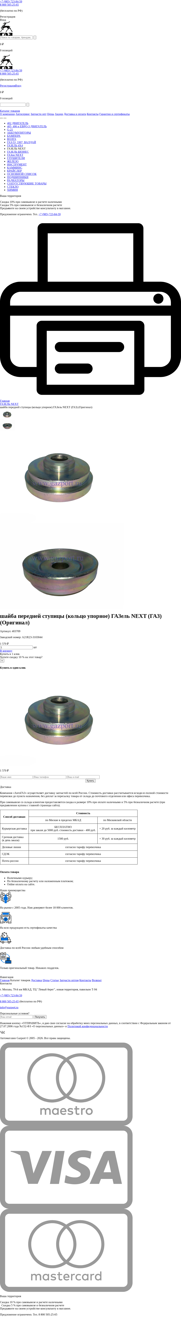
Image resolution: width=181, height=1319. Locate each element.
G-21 (10, 129)
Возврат (97, 980)
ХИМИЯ (12, 189)
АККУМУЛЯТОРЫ (19, 132)
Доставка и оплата (75, 114)
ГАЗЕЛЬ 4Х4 (15, 145)
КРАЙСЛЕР (14, 170)
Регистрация (7, 85)
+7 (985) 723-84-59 (11, 1)
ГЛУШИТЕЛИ (16, 158)
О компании (7, 114)
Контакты (93, 114)
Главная (5, 980)
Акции (59, 114)
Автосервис (23, 114)
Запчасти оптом (69, 980)
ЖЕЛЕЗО (13, 161)
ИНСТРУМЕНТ (17, 164)
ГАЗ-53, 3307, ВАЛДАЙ (21, 142)
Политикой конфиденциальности (88, 1026)
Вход (18, 85)
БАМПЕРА (14, 135)
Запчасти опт (38, 114)
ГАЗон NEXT (15, 154)
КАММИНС (14, 167)
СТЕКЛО (13, 186)
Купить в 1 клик (10, 653)
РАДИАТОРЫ (15, 180)
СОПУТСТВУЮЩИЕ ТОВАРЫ (26, 183)
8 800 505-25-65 (9, 4)
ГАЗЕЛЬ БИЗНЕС (18, 151)
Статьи (54, 980)
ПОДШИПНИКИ (17, 177)
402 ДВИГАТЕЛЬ (17, 123)
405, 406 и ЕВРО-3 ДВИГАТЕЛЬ (27, 126)
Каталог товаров (10, 110)
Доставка (36, 980)
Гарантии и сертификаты (114, 114)
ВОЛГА (11, 139)
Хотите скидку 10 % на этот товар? (21, 657)
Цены (50, 114)
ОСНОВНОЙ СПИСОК (22, 174)
